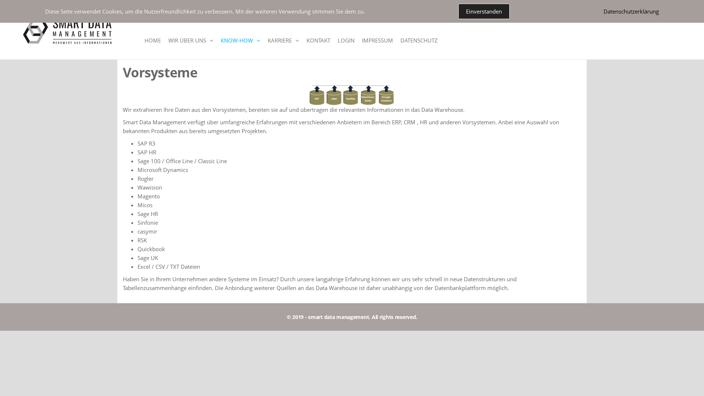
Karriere (280, 40)
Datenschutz (419, 40)
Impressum (377, 40)
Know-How (237, 40)
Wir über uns (187, 40)
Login (346, 40)
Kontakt (318, 40)
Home (152, 40)
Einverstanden (484, 11)
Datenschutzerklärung (631, 11)
